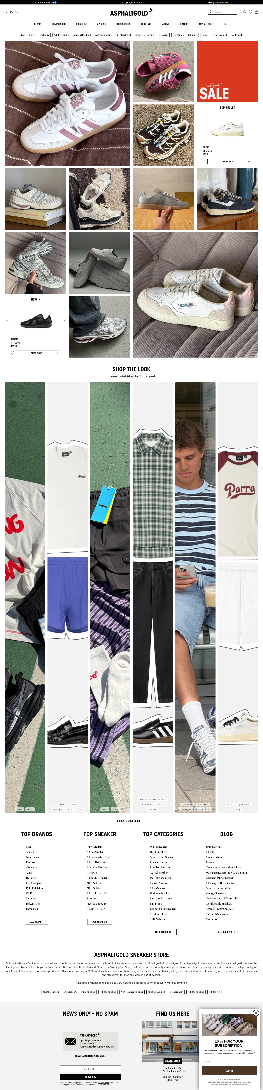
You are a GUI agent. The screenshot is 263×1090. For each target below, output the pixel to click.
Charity (210, 852)
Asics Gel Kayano (97, 867)
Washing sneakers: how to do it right (226, 872)
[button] (204, 162)
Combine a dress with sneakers (223, 867)
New (22, 34)
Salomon (31, 898)
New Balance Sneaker (162, 857)
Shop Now (228, 161)
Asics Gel (92, 872)
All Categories (163, 932)
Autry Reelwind (123, 34)
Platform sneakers (160, 878)
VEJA (29, 893)
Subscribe (90, 1076)
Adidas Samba (61, 34)
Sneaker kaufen (51, 991)
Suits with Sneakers (217, 914)
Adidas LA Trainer (97, 878)
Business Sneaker (160, 893)
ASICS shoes (157, 919)
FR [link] (20, 12)
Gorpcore (211, 919)
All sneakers (100, 921)
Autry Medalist (102, 34)
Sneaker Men (176, 991)
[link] (131, 12)
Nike (28, 846)
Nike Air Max (94, 888)
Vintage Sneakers (216, 893)
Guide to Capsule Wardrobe (222, 898)
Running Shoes (158, 862)
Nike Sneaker (88, 991)
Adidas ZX (214, 991)
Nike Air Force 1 (95, 883)
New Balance (33, 857)
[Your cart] (256, 11)
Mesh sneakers (158, 914)
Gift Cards (237, 34)
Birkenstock (33, 903)
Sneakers (163, 34)
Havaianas (178, 34)
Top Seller (43, 34)
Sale (31, 34)
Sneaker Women (156, 991)
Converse (31, 867)
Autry (29, 872)
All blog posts (226, 932)
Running (192, 34)
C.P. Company (34, 883)
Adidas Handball (82, 34)
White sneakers (158, 846)
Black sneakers (158, 852)
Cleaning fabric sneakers (220, 878)
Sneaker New (70, 991)
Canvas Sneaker (159, 883)
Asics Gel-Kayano (144, 34)
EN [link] (6, 12)
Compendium (214, 857)
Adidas (30, 852)
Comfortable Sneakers (219, 903)
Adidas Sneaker (108, 991)
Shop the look (220, 34)
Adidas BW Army (96, 862)
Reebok (30, 862)
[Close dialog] (256, 1013)
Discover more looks (128, 821)
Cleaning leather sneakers (220, 883)
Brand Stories (214, 846)
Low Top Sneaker (160, 867)
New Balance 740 (97, 903)
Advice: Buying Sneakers (220, 909)
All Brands (36, 921)
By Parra (31, 878)
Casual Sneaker (159, 872)
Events (210, 862)
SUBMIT (229, 1070)
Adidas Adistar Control (100, 857)
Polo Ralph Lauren (36, 888)
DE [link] (11, 12)
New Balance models (218, 888)
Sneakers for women (161, 898)
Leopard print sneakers (163, 909)
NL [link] (16, 12)
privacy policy (104, 1082)
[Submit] (211, 12)
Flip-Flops (156, 903)
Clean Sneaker (158, 888)
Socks (205, 34)
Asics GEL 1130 (96, 909)
